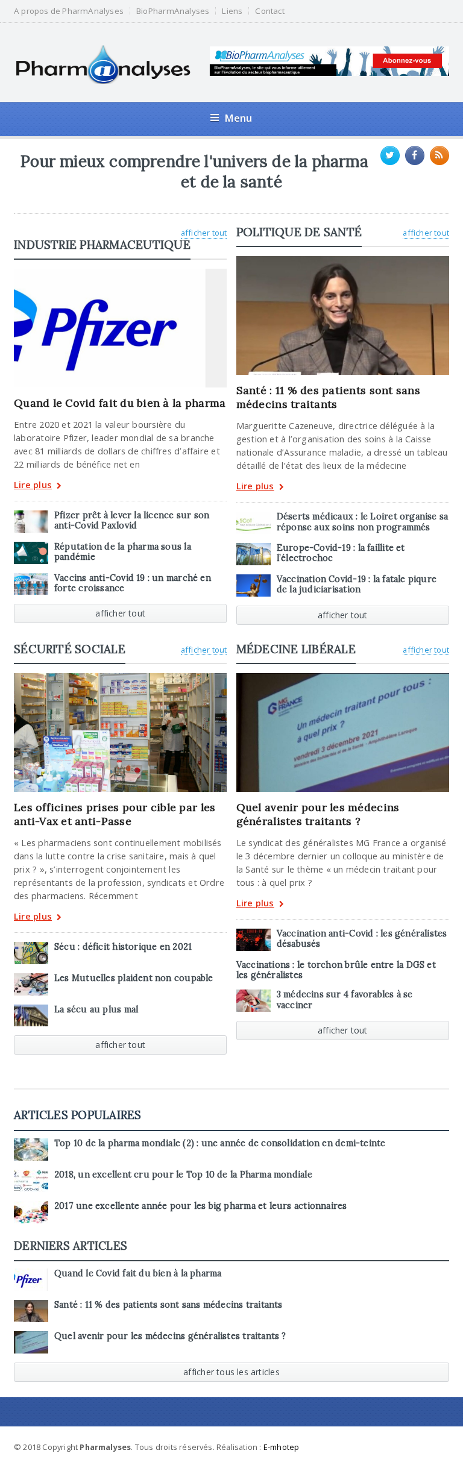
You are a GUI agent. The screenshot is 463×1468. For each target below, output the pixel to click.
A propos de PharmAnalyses (69, 11)
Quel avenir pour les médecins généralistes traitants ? (318, 814)
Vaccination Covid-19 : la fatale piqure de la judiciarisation (356, 584)
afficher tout (204, 232)
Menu (238, 118)
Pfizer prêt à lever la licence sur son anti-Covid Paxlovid (131, 520)
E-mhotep (281, 1446)
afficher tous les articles (231, 1372)
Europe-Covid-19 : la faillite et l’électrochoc (341, 552)
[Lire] (120, 273)
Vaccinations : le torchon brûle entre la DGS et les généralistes (336, 969)
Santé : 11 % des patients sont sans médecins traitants (328, 397)
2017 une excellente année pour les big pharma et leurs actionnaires (200, 1205)
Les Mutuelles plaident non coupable (133, 978)
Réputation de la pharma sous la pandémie (122, 551)
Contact (269, 11)
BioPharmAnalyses (172, 11)
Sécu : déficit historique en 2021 (123, 946)
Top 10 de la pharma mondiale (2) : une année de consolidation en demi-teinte (219, 1143)
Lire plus (33, 485)
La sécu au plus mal (96, 1009)
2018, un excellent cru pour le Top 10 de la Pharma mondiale (183, 1174)
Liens (232, 11)
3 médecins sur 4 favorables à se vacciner (345, 999)
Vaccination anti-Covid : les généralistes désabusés (362, 938)
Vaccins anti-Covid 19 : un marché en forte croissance (132, 583)
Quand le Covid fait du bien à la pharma (119, 403)
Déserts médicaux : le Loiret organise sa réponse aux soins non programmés (363, 521)
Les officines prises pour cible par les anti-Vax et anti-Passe (114, 814)
